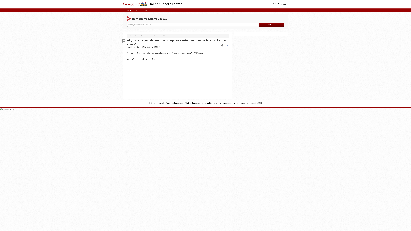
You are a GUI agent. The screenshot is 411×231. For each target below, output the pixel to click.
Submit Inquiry (141, 10)
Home (128, 10)
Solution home (134, 36)
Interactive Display (161, 36)
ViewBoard (147, 36)
